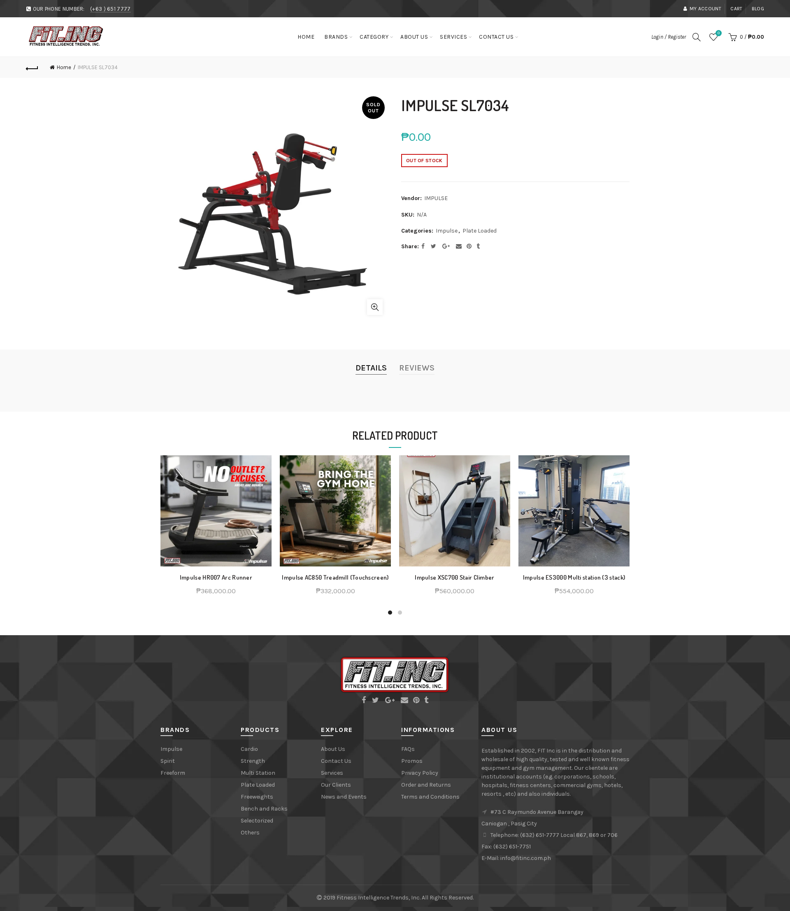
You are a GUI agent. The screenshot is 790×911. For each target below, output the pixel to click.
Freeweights (257, 796)
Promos (412, 760)
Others (250, 832)
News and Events (344, 796)
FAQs (408, 749)
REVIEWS (416, 368)
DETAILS (371, 368)
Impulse (447, 230)
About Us (414, 36)
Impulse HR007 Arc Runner (216, 577)
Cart (736, 9)
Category (374, 36)
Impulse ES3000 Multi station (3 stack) (574, 577)
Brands (336, 36)
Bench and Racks (264, 808)
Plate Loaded (479, 230)
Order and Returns (426, 784)
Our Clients (336, 784)
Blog (758, 9)
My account (705, 9)
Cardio (249, 749)
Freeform (172, 772)
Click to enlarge (375, 307)
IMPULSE (436, 198)
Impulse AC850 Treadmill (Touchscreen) (335, 577)
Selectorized (257, 820)
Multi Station (258, 772)
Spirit (167, 760)
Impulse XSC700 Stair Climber (454, 577)
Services (453, 36)
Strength (253, 760)
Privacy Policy (419, 772)
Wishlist (719, 33)
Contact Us (496, 36)
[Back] (32, 67)
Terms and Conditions (430, 796)
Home (305, 36)
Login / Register (668, 37)
